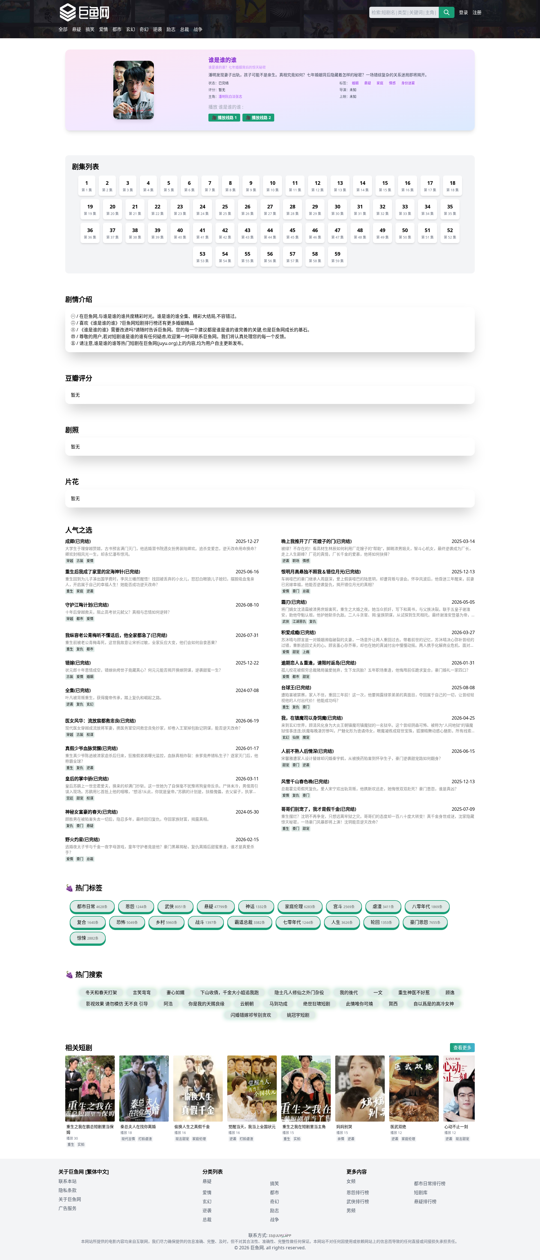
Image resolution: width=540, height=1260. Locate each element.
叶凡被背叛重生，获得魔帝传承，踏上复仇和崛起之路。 (114, 697)
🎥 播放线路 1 (224, 117)
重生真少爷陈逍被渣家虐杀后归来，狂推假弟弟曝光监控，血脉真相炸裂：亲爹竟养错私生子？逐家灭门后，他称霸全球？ (161, 758)
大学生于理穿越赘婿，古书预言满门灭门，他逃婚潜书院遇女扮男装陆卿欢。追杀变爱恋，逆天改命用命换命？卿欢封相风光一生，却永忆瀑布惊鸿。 (161, 551)
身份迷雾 (408, 83)
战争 (198, 29)
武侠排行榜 (357, 1201)
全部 (63, 29)
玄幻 (130, 29)
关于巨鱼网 (69, 1199)
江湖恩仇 (299, 621)
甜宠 (295, 652)
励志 (171, 29)
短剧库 (421, 1192)
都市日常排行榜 (430, 1183)
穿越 (69, 560)
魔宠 (306, 737)
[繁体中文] (97, 1171)
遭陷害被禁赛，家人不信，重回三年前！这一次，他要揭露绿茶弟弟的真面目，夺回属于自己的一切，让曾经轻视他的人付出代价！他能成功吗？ (377, 697)
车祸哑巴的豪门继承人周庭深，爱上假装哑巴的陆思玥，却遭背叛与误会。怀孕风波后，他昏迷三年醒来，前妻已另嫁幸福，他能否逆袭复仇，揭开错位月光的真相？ (377, 581)
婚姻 (355, 83)
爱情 (103, 29)
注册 (477, 12)
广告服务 (67, 1208)
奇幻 (144, 29)
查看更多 (462, 1048)
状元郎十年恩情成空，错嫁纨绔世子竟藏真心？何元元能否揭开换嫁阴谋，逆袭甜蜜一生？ (144, 670)
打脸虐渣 (145, 1139)
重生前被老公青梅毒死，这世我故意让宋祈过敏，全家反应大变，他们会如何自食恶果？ (142, 642)
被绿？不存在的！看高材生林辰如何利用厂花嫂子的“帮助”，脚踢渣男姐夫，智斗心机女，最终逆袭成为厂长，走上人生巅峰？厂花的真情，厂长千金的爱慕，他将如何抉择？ (377, 551)
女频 (351, 1181)
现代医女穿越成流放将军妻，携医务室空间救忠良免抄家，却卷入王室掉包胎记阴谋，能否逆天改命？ (153, 728)
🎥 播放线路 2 (258, 117)
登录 (463, 12)
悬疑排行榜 (425, 1201)
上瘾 (306, 652)
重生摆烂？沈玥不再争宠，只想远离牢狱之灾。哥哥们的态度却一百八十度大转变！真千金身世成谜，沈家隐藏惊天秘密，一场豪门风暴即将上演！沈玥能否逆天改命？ (377, 819)
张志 (238, 96)
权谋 (90, 734)
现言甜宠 (182, 1139)
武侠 (285, 621)
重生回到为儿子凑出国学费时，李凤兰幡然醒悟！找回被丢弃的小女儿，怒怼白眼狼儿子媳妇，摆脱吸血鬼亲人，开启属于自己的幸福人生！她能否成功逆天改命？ (159, 581)
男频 (351, 1210)
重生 (69, 591)
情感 (392, 83)
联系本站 (67, 1181)
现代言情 (128, 1139)
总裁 (184, 29)
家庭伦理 (199, 1139)
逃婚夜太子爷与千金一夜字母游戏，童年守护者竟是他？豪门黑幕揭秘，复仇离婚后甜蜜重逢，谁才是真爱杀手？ (159, 849)
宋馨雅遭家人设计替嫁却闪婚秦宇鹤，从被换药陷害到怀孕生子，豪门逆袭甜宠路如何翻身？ (362, 758)
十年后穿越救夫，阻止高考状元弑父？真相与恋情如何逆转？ (118, 612)
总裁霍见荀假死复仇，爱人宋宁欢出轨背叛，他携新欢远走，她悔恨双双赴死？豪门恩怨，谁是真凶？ (369, 788)
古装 (79, 560)
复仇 (312, 621)
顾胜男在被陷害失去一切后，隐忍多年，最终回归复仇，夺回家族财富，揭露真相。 (138, 819)
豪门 (295, 591)
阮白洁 (230, 96)
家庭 (380, 83)
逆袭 (157, 29)
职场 (295, 560)
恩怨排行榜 (357, 1192)
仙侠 (295, 737)
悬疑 (76, 29)
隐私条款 (67, 1190)
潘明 (222, 96)
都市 (117, 29)
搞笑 (90, 29)
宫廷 (69, 798)
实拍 (81, 1144)
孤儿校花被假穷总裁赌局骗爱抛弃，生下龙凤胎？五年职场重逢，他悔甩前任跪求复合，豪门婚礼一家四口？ (375, 670)
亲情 (341, 1139)
